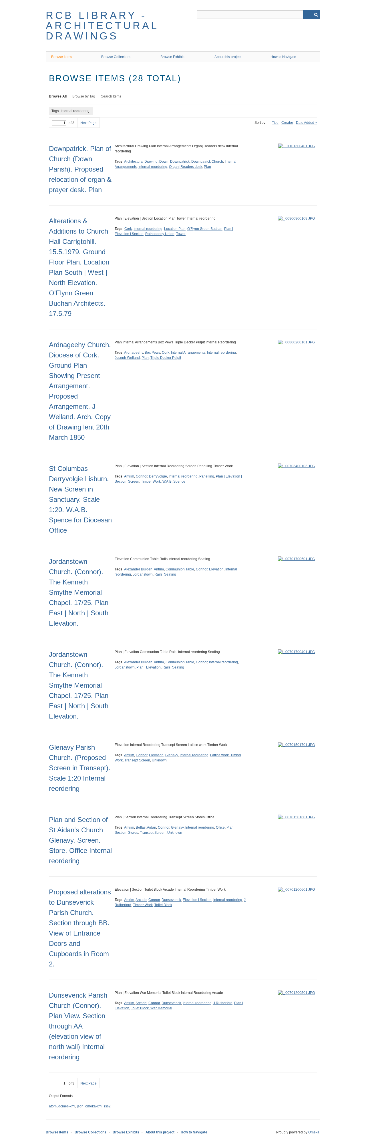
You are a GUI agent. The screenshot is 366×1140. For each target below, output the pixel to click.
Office (220, 827)
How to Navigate (283, 57)
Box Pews (152, 353)
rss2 (107, 1106)
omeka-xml (93, 1106)
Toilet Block (163, 905)
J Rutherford (222, 1003)
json (80, 1106)
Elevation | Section (197, 900)
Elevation (216, 569)
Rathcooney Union (159, 234)
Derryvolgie (158, 476)
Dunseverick (171, 900)
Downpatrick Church (207, 162)
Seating (170, 574)
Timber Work (151, 482)
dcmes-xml (66, 1106)
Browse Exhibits (172, 57)
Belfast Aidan (146, 827)
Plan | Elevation (148, 667)
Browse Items (61, 57)
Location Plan (175, 229)
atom (53, 1106)
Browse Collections (116, 57)
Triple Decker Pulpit (165, 358)
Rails (158, 574)
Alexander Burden (138, 569)
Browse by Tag (83, 96)
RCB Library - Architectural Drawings (102, 25)
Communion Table (180, 569)
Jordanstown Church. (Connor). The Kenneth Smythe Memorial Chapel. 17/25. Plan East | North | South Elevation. (78, 592)
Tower (181, 234)
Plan (207, 167)
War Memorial (161, 1008)
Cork (128, 229)
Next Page (88, 123)
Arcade (141, 900)
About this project (227, 57)
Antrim (129, 476)
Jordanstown (143, 574)
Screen (133, 482)
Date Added (305, 123)
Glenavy (171, 755)
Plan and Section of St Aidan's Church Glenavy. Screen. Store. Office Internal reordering (80, 840)
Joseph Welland (127, 358)
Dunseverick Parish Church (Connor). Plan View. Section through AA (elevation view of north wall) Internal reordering (78, 1026)
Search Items (111, 96)
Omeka (313, 1132)
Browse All (58, 96)
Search (316, 14)
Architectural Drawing (141, 162)
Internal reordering (152, 167)
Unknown (159, 760)
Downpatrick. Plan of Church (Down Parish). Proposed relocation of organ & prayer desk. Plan (80, 169)
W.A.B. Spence (173, 482)
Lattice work (219, 755)
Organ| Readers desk (185, 167)
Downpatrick (180, 162)
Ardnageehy (133, 353)
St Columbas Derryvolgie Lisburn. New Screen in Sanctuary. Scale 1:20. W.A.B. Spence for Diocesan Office (80, 499)
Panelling (206, 476)
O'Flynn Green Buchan (204, 229)
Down (163, 162)
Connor (141, 476)
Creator (287, 123)
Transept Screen (137, 760)
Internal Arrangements (188, 353)
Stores (133, 833)
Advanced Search (307, 14)
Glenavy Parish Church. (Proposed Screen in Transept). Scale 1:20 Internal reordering (79, 767)
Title (275, 123)
